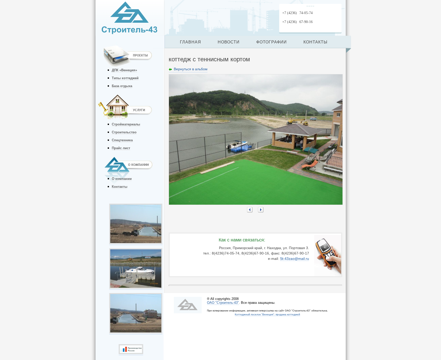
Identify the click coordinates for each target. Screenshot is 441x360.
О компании (122, 179)
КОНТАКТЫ (315, 42)
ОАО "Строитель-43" (223, 303)
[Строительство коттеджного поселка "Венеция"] (135, 242)
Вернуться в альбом (190, 69)
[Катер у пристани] (135, 287)
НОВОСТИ (229, 42)
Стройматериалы (126, 124)
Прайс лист (121, 148)
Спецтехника (122, 140)
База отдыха (122, 86)
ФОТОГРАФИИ (271, 42)
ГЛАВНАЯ (190, 42)
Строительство (124, 132)
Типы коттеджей (125, 78)
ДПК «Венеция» (124, 70)
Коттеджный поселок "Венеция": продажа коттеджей (267, 314)
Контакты (119, 187)
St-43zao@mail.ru (294, 259)
